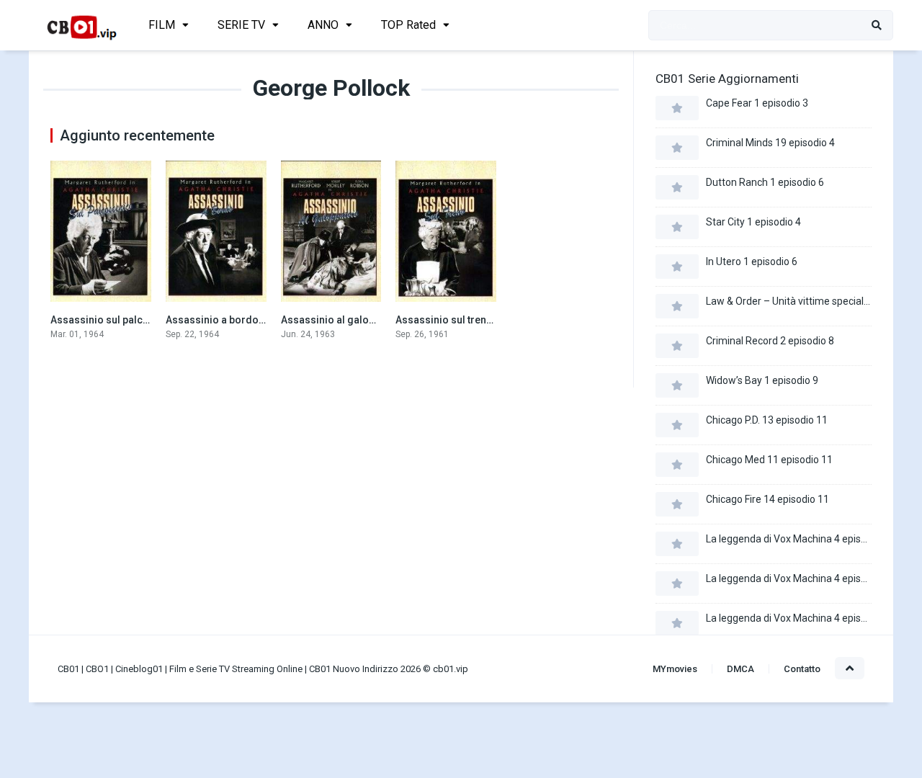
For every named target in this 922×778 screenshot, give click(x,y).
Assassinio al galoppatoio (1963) (359, 320)
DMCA (740, 668)
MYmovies (675, 668)
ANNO (323, 25)
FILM (161, 25)
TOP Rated (408, 25)
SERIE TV (241, 25)
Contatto (802, 668)
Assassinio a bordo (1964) (228, 320)
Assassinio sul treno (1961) (460, 320)
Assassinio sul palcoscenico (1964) (135, 320)
